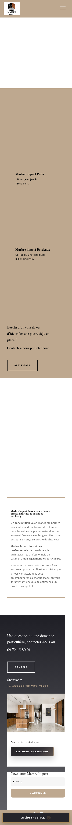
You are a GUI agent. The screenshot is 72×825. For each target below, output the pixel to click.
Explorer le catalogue (32, 751)
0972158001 (22, 365)
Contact (21, 667)
